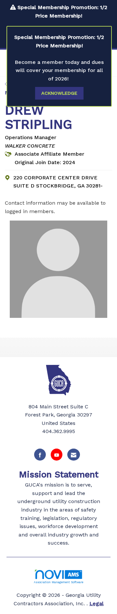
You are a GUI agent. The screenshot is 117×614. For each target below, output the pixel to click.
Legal (96, 603)
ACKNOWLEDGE (59, 93)
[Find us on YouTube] (56, 455)
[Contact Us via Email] (73, 455)
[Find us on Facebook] (40, 455)
